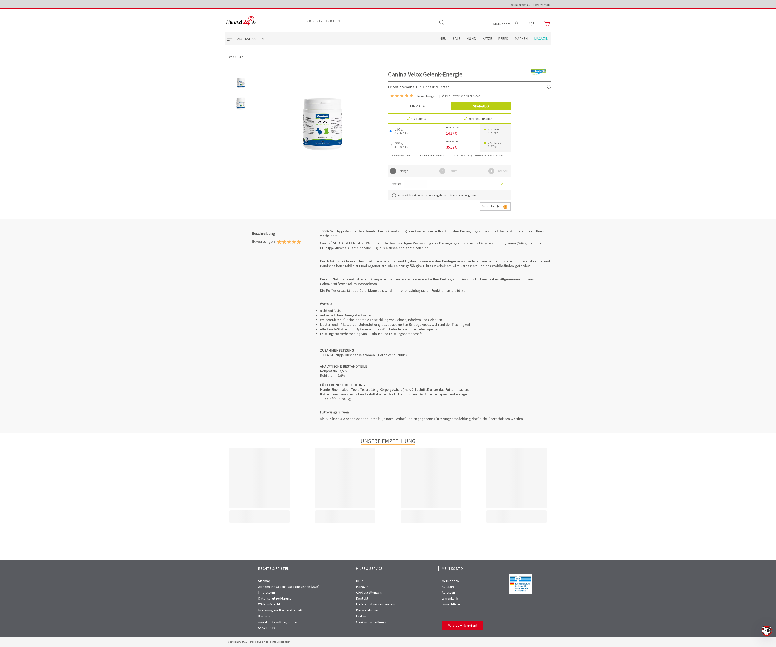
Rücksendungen (367, 610)
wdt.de (292, 622)
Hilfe (360, 581)
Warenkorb (450, 598)
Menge (404, 171)
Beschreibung (263, 233)
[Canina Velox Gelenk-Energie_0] (241, 91)
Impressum (266, 592)
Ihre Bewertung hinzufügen (462, 96)
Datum (453, 171)
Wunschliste (451, 604)
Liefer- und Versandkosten (375, 604)
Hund (471, 38)
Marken (521, 38)
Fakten (361, 616)
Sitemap (264, 581)
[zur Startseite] (241, 21)
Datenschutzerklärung (275, 598)
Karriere (264, 616)
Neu (443, 38)
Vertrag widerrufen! (462, 625)
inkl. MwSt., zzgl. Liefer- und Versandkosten (478, 155)
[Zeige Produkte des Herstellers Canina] (538, 79)
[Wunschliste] (531, 24)
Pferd (503, 38)
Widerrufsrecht (269, 604)
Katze (487, 38)
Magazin (541, 38)
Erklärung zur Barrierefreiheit (280, 610)
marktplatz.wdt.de (272, 622)
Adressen (448, 592)
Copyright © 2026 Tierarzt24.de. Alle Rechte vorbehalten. (259, 641)
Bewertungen (263, 241)
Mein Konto (450, 581)
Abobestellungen (369, 592)
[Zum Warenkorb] (547, 24)
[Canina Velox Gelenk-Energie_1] (241, 112)
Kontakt (362, 598)
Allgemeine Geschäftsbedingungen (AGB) (288, 587)
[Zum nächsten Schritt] (502, 183)
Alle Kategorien (250, 39)
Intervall (502, 171)
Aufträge (448, 587)
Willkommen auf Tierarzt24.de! (531, 5)
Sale (456, 38)
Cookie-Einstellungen (372, 622)
